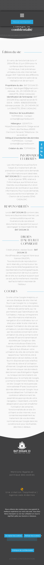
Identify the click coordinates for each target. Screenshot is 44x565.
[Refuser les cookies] (41, 536)
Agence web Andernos (22, 495)
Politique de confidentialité (22, 550)
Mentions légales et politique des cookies (22, 473)
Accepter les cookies (13, 536)
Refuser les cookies (32, 536)
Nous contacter (22, 22)
